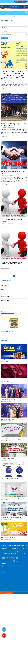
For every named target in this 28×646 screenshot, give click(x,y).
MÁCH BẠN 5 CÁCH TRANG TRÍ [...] (9, 458)
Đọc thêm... (5, 88)
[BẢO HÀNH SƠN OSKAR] (14, 351)
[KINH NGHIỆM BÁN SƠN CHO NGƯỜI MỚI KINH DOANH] (14, 245)
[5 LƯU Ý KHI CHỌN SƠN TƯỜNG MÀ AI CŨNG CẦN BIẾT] (14, 509)
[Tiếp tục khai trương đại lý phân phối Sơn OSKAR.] (14, 107)
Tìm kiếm (4, 37)
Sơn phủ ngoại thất (5, 300)
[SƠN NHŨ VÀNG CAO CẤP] (14, 323)
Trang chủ (6, 17)
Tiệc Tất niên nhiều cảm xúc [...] (8, 399)
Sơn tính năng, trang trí (6, 307)
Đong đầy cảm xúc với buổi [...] (8, 419)
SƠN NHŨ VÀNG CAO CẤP (7, 331)
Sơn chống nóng (5, 285)
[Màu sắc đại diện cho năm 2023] (14, 371)
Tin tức (14, 17)
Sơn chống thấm (5, 304)
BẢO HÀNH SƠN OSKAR (7, 360)
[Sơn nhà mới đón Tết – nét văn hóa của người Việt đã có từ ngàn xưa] (14, 529)
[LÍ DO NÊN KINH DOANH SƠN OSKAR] (14, 202)
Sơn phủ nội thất (5, 296)
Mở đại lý (20, 17)
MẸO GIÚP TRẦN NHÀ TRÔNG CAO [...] (10, 498)
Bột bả (2, 289)
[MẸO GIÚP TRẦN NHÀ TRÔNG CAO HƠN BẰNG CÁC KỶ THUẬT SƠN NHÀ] (14, 489)
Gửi (3, 571)
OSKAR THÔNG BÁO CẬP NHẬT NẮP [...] (10, 478)
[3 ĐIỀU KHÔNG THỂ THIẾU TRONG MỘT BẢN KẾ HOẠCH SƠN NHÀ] (14, 430)
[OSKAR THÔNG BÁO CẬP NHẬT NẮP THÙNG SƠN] (14, 469)
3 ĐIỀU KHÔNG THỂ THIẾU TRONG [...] (10, 439)
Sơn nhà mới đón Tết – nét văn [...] (9, 537)
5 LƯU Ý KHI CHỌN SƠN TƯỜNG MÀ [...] (11, 517)
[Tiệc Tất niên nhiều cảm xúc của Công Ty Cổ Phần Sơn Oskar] (14, 391)
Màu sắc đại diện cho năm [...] (8, 379)
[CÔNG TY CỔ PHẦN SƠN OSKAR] (14, 7)
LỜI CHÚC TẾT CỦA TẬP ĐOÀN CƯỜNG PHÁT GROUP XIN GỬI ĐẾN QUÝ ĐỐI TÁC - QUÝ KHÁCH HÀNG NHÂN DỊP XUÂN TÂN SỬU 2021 (13, 75)
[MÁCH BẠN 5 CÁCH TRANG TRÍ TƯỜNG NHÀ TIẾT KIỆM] (14, 450)
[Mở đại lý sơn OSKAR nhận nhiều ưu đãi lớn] (14, 155)
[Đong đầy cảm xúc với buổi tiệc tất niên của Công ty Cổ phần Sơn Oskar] (14, 410)
